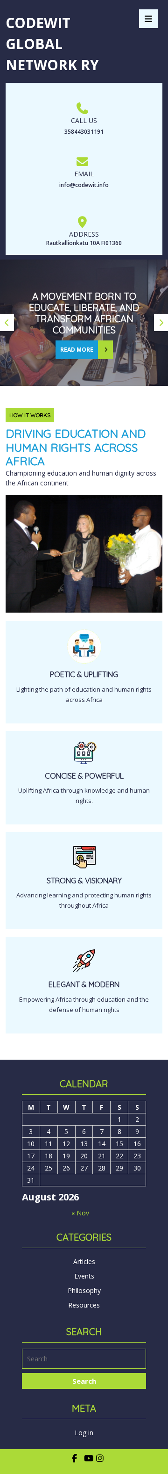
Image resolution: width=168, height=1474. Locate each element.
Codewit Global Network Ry (52, 43)
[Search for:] (84, 1360)
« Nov (80, 1212)
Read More (74, 347)
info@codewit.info (84, 185)
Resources (84, 1305)
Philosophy (84, 1290)
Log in (84, 1432)
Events (84, 1276)
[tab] (148, 18)
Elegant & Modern (84, 984)
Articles (84, 1261)
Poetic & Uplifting (84, 674)
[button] (7, 323)
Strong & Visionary (84, 880)
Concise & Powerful (84, 775)
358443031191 (84, 132)
